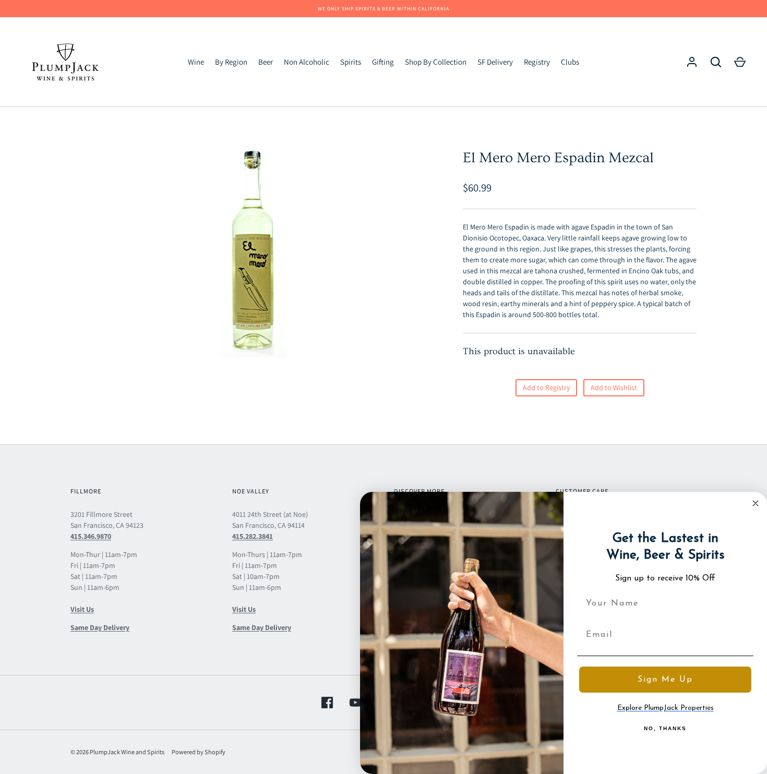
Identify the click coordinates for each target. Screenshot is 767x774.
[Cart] (739, 62)
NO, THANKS (665, 728)
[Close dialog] (755, 503)
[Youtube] (355, 702)
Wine (196, 62)
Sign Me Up (665, 679)
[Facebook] (327, 702)
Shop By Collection (435, 62)
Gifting (383, 62)
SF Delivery (495, 62)
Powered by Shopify (198, 751)
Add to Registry (546, 387)
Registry (537, 62)
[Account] (691, 62)
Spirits (350, 62)
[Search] (715, 62)
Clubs (570, 62)
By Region (231, 62)
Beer (265, 62)
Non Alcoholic (306, 62)
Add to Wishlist (614, 387)
